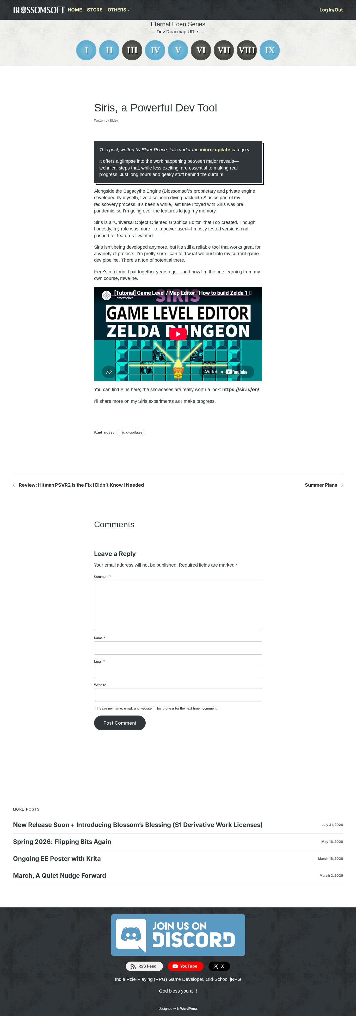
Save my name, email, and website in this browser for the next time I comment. (158, 708)
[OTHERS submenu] (128, 10)
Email (99, 661)
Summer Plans (321, 485)
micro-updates (130, 432)
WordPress (189, 1009)
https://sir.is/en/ (240, 389)
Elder (114, 120)
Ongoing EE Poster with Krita (57, 859)
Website (100, 685)
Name (99, 638)
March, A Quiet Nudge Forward (59, 876)
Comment (102, 577)
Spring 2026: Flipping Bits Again (62, 842)
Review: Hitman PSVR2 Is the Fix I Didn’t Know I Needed (81, 485)
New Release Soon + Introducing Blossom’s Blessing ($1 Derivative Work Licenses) (138, 825)
